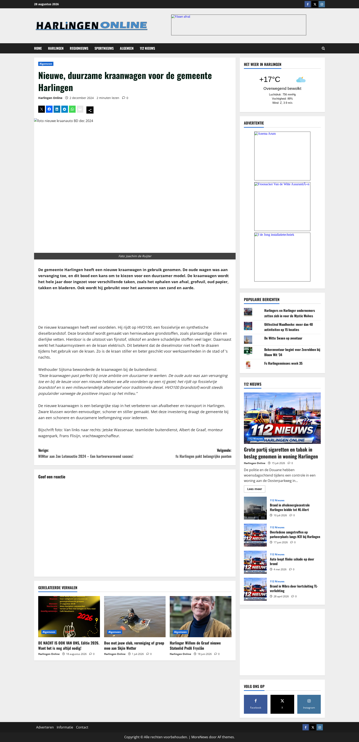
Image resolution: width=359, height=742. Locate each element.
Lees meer (256, 490)
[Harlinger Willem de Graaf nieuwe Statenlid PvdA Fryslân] (200, 616)
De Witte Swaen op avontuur (283, 338)
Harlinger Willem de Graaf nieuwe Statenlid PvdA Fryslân (195, 645)
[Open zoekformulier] (323, 48)
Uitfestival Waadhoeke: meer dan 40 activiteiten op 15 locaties (288, 327)
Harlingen (56, 48)
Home (38, 48)
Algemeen (127, 48)
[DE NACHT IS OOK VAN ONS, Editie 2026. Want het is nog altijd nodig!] (69, 616)
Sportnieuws (104, 48)
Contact (82, 727)
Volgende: (203, 453)
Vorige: (85, 453)
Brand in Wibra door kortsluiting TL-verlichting (255, 589)
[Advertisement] (134, 307)
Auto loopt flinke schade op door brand (255, 562)
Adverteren (45, 727)
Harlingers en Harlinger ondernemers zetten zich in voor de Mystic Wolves (289, 313)
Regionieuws (79, 48)
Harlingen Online (50, 98)
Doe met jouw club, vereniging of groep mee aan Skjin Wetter (134, 645)
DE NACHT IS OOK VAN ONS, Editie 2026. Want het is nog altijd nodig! (68, 645)
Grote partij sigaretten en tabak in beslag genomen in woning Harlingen (281, 453)
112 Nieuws (147, 48)
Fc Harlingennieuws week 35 (283, 363)
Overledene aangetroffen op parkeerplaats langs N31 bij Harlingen (255, 535)
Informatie (65, 727)
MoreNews (199, 737)
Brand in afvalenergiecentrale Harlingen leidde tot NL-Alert (255, 508)
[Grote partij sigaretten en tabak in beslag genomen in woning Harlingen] (282, 418)
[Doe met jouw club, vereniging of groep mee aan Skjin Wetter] (135, 616)
